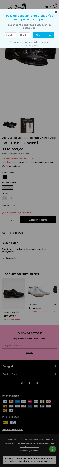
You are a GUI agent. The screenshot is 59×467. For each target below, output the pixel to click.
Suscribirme (43, 35)
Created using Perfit (29, 45)
